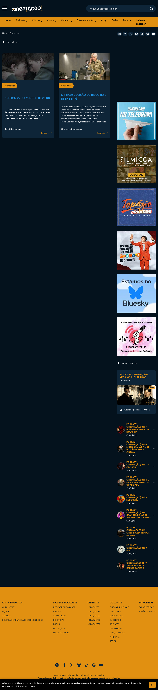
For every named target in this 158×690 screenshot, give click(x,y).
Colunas (65, 20)
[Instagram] (119, 34)
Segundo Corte (61, 632)
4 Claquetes (93, 619)
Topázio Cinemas (147, 611)
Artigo (103, 20)
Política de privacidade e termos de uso (22, 619)
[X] (130, 34)
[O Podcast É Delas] (136, 336)
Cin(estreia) (115, 611)
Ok (152, 685)
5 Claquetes (93, 624)
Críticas (36, 20)
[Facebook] (125, 34)
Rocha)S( (114, 624)
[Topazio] (136, 206)
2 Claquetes (93, 611)
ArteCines (115, 636)
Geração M (58, 611)
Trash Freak (116, 628)
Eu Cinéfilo (115, 619)
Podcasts (20, 20)
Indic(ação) (59, 628)
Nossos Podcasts (65, 602)
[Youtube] (153, 34)
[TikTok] (142, 34)
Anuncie (127, 20)
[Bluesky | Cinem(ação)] (136, 292)
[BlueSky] (136, 34)
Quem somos (8, 607)
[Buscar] (151, 9)
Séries (115, 20)
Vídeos (50, 20)
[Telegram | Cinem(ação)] (136, 120)
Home (8, 20)
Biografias (58, 619)
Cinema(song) (116, 615)
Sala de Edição (146, 607)
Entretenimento (85, 20)
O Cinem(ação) (12, 602)
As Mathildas (60, 615)
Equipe (5, 611)
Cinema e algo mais (119, 607)
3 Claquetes (93, 615)
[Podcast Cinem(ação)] (136, 249)
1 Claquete (93, 607)
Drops (56, 624)
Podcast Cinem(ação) (64, 607)
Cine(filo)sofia (117, 632)
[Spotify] (147, 34)
